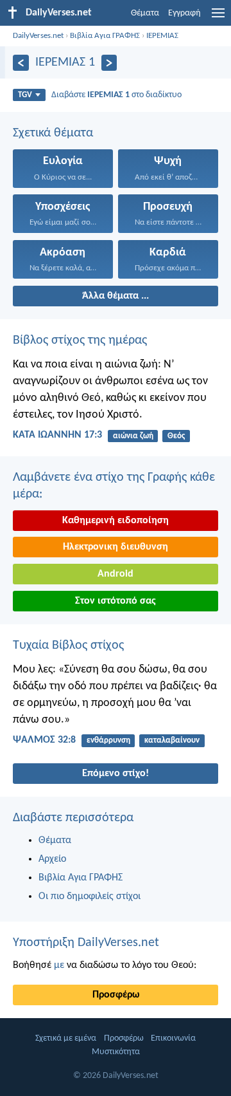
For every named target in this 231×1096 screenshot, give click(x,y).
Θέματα (145, 13)
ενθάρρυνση (108, 740)
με (59, 965)
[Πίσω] (21, 63)
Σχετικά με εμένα (65, 1038)
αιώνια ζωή (133, 436)
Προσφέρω (115, 995)
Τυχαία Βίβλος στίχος (68, 645)
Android (115, 574)
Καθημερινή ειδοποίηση (115, 520)
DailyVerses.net (38, 36)
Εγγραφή (184, 13)
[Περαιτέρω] (109, 63)
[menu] (218, 18)
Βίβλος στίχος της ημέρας (80, 340)
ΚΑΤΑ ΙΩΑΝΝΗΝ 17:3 (57, 435)
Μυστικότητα (116, 1052)
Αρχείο (52, 859)
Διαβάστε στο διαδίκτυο (116, 95)
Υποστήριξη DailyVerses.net (86, 942)
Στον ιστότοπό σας (115, 601)
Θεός (176, 436)
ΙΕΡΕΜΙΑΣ (162, 36)
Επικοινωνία (173, 1038)
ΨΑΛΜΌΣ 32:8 (44, 740)
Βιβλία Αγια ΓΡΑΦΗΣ (105, 36)
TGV (25, 95)
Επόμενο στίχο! (115, 773)
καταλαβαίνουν (172, 740)
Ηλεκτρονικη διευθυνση (115, 547)
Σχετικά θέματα (53, 133)
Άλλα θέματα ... (115, 296)
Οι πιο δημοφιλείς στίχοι (89, 896)
